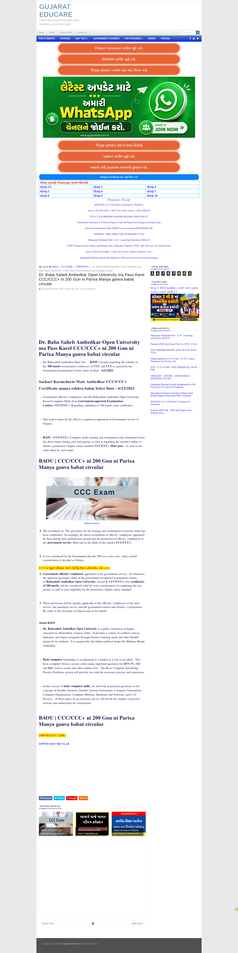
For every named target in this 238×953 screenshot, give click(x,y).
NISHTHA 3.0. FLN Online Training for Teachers (119, 204)
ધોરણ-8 (44, 196)
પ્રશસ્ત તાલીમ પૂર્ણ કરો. (119, 156)
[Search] (197, 32)
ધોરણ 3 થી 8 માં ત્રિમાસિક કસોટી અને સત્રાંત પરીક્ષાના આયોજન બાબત (119, 251)
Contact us (82, 32)
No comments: (89, 289)
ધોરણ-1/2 (45, 187)
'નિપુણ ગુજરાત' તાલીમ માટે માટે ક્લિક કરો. (119, 70)
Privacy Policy (66, 32)
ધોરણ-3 (98, 187)
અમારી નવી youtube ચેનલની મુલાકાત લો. (119, 167)
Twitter (60, 798)
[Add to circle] (193, 38)
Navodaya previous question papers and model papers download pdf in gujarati (172, 394)
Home (41, 32)
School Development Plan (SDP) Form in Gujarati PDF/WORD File (119, 228)
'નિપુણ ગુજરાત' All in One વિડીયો (119, 145)
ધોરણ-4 (151, 187)
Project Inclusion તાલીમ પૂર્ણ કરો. (119, 48)
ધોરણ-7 (151, 191)
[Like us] (190, 38)
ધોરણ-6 (98, 191)
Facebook (46, 798)
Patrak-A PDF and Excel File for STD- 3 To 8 (174, 344)
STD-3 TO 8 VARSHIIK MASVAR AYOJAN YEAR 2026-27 (119, 216)
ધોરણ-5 (44, 191)
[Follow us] (197, 38)
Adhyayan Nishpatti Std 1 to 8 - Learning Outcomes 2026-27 (119, 240)
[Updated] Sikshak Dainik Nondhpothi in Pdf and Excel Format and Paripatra (119, 257)
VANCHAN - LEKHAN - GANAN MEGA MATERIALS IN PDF (170, 377)
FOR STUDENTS (47, 38)
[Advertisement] (92, 314)
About (52, 32)
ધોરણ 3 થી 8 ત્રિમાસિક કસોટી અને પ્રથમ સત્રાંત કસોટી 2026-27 (119, 210)
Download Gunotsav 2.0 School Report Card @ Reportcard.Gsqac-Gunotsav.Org (119, 222)
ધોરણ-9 (98, 196)
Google (72, 798)
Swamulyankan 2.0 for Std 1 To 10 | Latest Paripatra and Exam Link (173, 360)
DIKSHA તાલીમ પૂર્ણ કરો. (119, 59)
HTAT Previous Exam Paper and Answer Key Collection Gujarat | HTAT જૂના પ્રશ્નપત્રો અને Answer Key (119, 245)
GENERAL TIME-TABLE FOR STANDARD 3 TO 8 (119, 234)
